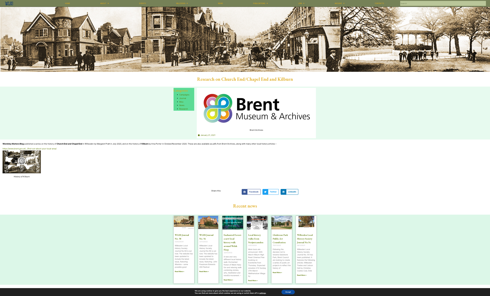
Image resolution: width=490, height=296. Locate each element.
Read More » (179, 271)
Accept (288, 292)
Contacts (379, 3)
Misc (181, 102)
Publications (259, 3)
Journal (182, 98)
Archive (338, 3)
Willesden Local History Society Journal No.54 (305, 239)
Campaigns (184, 94)
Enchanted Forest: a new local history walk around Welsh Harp (232, 242)
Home (67, 3)
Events (142, 3)
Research (183, 109)
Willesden (180, 3)
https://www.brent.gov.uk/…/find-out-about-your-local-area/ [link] (30, 148)
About (103, 3)
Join (300, 3)
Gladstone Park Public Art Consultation (280, 239)
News (220, 3)
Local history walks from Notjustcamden (255, 239)
